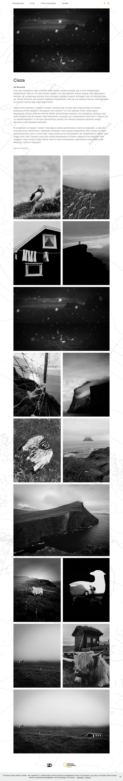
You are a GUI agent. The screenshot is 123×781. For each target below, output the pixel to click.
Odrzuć (88, 778)
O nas (32, 3)
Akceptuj (80, 778)
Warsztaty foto (18, 3)
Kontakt (65, 3)
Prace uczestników (48, 3)
